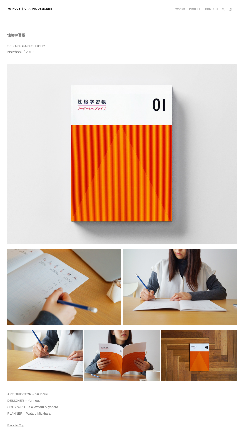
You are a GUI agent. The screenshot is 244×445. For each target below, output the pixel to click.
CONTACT (211, 9)
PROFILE (195, 9)
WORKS (180, 9)
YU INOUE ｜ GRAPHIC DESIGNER (29, 8)
